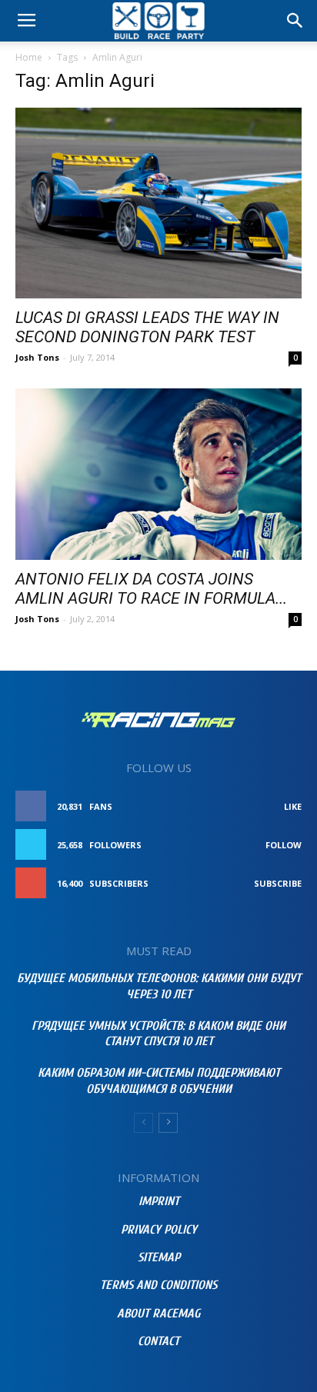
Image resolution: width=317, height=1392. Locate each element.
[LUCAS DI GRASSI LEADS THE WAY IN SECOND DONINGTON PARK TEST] (158, 203)
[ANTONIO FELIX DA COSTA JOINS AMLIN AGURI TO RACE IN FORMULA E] (158, 474)
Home (28, 57)
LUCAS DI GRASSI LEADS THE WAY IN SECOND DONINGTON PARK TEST (147, 327)
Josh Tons (37, 357)
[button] (295, 21)
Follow (283, 845)
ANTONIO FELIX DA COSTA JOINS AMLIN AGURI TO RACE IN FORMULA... (151, 589)
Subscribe (278, 883)
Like (293, 806)
